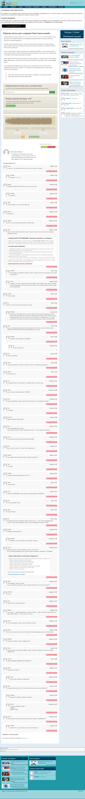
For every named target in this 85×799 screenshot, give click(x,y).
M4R (27, 136)
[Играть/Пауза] (15, 133)
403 (46, 146)
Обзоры (21, 6)
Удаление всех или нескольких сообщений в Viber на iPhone (75, 63)
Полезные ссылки (72, 36)
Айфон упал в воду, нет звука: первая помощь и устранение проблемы (75, 84)
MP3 (23, 136)
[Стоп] (17, 133)
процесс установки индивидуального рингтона (33, 36)
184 (54, 146)
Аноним (67, 98)
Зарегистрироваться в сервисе (16, 574)
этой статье (18, 177)
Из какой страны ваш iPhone (17, 772)
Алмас (67, 93)
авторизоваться (24, 738)
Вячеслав (68, 103)
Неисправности (52, 6)
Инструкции (28, 6)
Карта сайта (80, 791)
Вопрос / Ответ (72, 32)
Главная (6, 6)
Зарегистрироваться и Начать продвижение (20, 263)
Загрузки (61, 6)
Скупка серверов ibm (4, 748)
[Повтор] (19, 133)
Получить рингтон (34, 136)
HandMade (44, 6)
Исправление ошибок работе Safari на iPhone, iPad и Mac (75, 70)
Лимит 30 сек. (43, 133)
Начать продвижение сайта (14, 26)
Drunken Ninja (69, 108)
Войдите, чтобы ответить (52, 171)
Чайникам (13, 6)
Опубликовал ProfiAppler (16, 151)
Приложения (36, 6)
